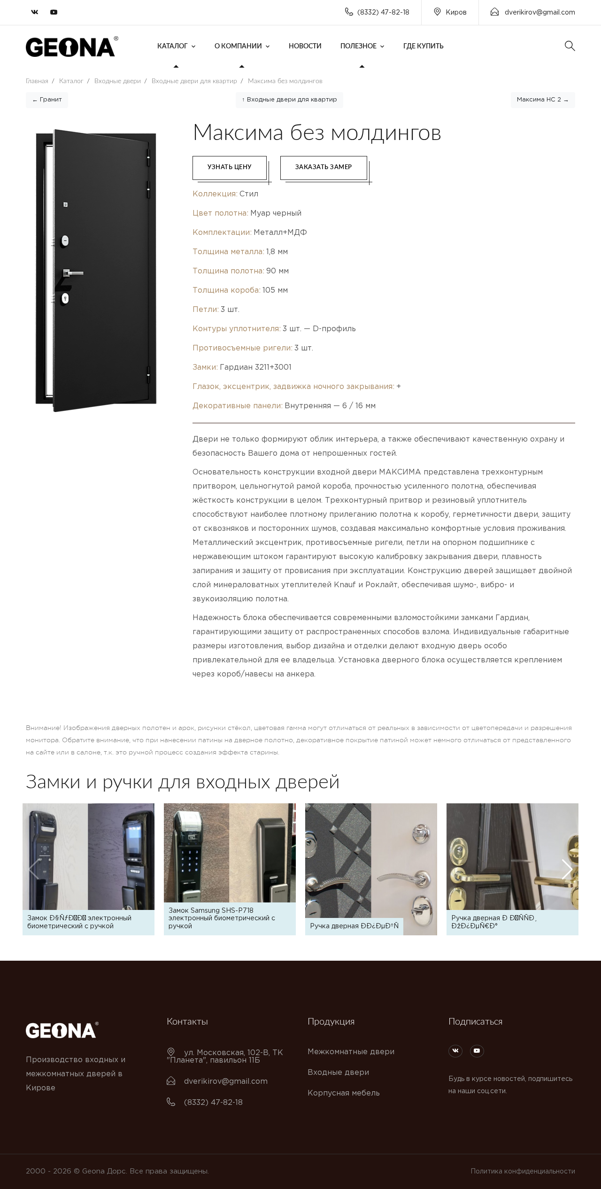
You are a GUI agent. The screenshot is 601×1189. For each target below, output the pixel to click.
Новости (305, 46)
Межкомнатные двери (351, 1052)
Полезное (358, 46)
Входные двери (338, 1072)
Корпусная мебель (344, 1093)
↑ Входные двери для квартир (289, 99)
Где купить (423, 46)
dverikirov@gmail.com (539, 13)
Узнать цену (230, 167)
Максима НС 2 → (543, 99)
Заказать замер (323, 167)
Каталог (172, 46)
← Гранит (47, 99)
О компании (238, 46)
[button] (567, 869)
